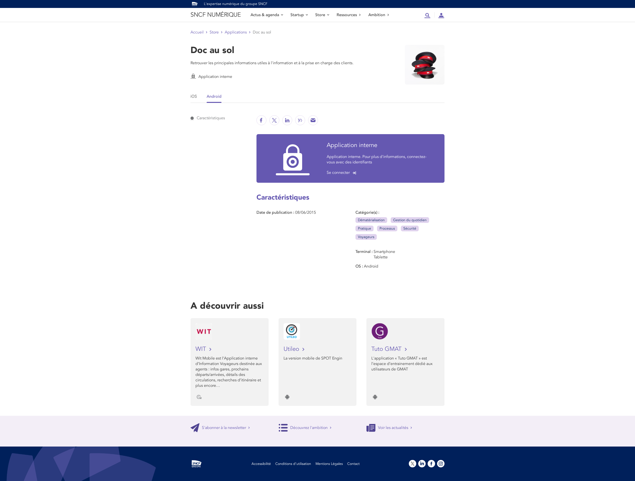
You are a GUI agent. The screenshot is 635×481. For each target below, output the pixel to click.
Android (214, 96)
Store (320, 14)
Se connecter (338, 172)
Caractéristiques (211, 118)
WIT (201, 349)
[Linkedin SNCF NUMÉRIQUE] (287, 120)
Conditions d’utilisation (293, 464)
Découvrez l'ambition (309, 427)
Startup (297, 14)
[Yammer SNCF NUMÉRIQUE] (300, 120)
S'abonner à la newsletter (224, 427)
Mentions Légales (329, 464)
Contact (353, 464)
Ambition (376, 14)
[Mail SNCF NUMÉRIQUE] (313, 120)
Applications (236, 32)
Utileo (292, 349)
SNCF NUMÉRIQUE (215, 14)
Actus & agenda (265, 14)
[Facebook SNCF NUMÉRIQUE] (261, 120)
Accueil (197, 32)
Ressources (347, 14)
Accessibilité (261, 464)
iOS (193, 96)
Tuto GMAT (387, 349)
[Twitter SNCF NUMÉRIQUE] (274, 120)
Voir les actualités (393, 427)
